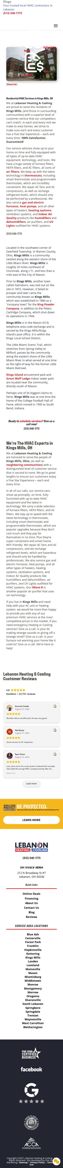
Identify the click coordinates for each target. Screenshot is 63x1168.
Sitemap (23, 1162)
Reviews (31, 917)
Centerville (33, 938)
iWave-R (37, 587)
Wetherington (33, 1027)
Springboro (32, 1008)
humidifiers (43, 218)
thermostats (33, 175)
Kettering (32, 953)
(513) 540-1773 (12, 13)
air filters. (13, 171)
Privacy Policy (37, 1162)
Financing (31, 898)
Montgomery (33, 988)
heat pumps (28, 206)
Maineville (33, 969)
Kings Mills (32, 957)
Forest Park (33, 942)
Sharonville (33, 1000)
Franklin (33, 946)
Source (11, 84)
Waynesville (33, 1019)
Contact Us (31, 907)
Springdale (33, 1011)
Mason (32, 973)
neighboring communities (24, 465)
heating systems (39, 210)
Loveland (33, 965)
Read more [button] (11, 773)
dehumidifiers (16, 222)
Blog (32, 912)
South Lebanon (32, 1004)
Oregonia (33, 996)
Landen (33, 961)
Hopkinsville (33, 950)
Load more (31, 783)
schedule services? (31, 421)
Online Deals (31, 894)
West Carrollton (33, 1023)
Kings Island (14, 374)
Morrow (33, 992)
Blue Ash (33, 934)
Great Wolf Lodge (18, 378)
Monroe (33, 984)
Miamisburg (33, 977)
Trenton (32, 1015)
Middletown (33, 980)
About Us (31, 903)
